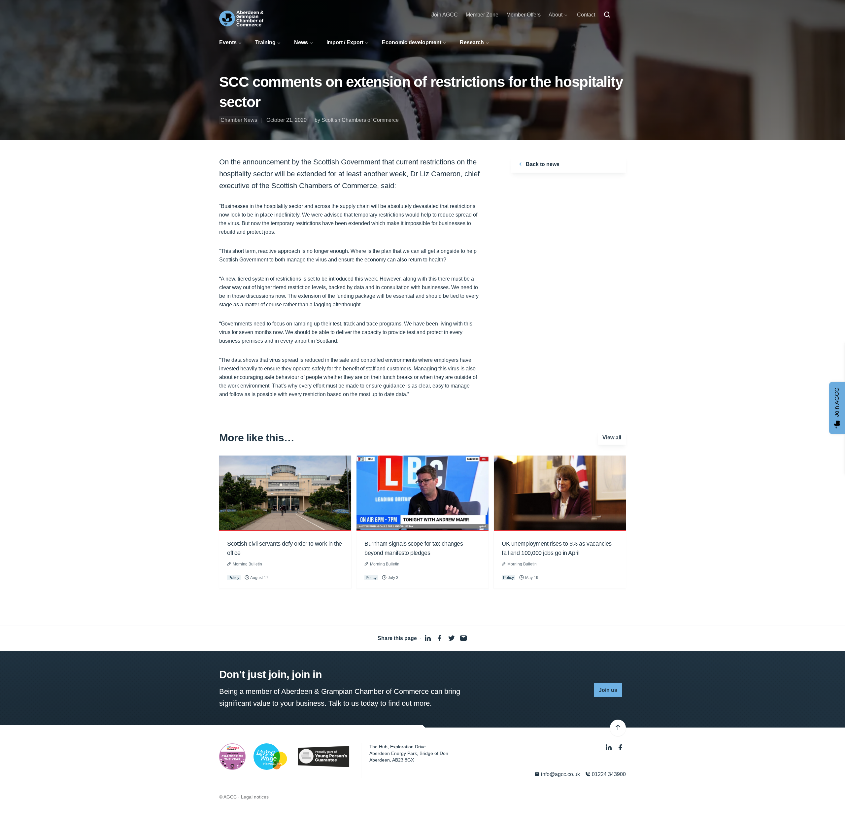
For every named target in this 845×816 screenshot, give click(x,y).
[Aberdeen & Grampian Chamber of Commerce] (241, 18)
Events (228, 42)
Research (472, 42)
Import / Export (344, 42)
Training (265, 42)
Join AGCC (444, 14)
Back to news (541, 164)
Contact (586, 14)
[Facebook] (621, 747)
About (555, 14)
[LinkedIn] (609, 747)
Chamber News (238, 120)
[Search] (607, 15)
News (301, 42)
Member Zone (482, 14)
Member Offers (523, 14)
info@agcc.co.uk (560, 774)
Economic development (411, 42)
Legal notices (255, 796)
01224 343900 (608, 774)
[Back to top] (618, 728)
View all (611, 437)
